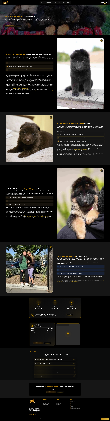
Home (42, 2)
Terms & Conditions (59, 405)
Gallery (64, 2)
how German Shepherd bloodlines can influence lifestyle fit (37, 216)
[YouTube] (35, 414)
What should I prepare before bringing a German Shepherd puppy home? (50, 372)
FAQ (24, 215)
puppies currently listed (74, 281)
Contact (68, 2)
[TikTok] (33, 414)
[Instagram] (31, 414)
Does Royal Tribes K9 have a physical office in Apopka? (46, 363)
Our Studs (54, 2)
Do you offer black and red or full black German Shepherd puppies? (49, 367)
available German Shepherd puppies (80, 149)
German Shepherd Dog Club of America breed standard (42, 90)
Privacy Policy (58, 404)
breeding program (25, 88)
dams (19, 88)
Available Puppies (48, 2)
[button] (60, 2)
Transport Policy (58, 403)
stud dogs (15, 88)
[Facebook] (30, 414)
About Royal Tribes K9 (46, 403)
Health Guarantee (45, 404)
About (59, 2)
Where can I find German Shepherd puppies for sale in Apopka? (48, 359)
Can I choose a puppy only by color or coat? (44, 376)
